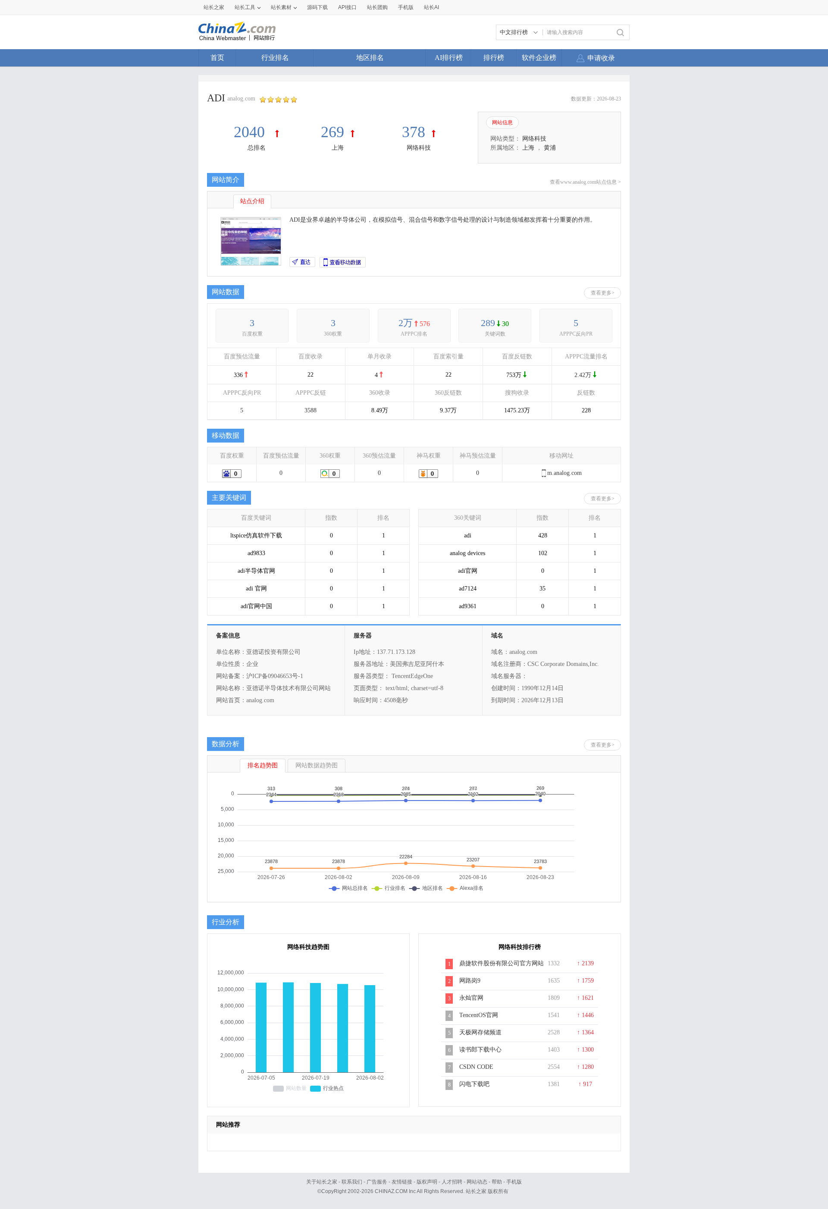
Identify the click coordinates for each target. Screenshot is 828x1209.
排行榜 (493, 57)
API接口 (347, 7)
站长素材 (281, 7)
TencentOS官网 (478, 1015)
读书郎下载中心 (480, 1049)
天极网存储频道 (480, 1032)
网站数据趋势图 (316, 765)
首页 (217, 57)
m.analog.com (564, 473)
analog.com (241, 98)
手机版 (514, 1182)
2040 (251, 132)
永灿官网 (471, 998)
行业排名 (275, 57)
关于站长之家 (321, 1182)
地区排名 (370, 57)
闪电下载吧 (474, 1084)
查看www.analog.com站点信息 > (585, 182)
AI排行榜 (449, 57)
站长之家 (214, 7)
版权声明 (427, 1182)
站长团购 (377, 7)
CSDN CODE (476, 1067)
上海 (338, 147)
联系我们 (352, 1182)
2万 (405, 322)
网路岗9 (469, 980)
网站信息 (502, 122)
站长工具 (245, 7)
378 (413, 132)
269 (332, 132)
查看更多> (603, 293)
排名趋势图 (263, 765)
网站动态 (477, 1182)
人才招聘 (452, 1182)
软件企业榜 (539, 57)
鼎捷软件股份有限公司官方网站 (501, 963)
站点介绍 (252, 201)
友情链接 (402, 1182)
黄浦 (550, 147)
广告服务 (377, 1182)
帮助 (497, 1182)
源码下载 (317, 7)
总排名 (257, 147)
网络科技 (419, 147)
